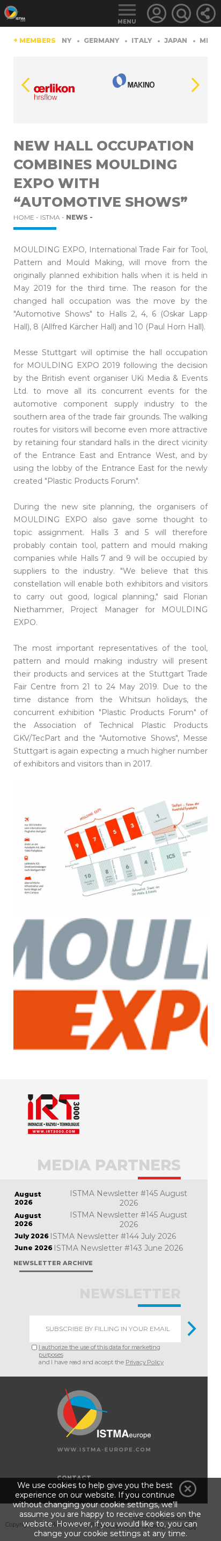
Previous (25, 85)
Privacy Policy (145, 1362)
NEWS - (79, 217)
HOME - (26, 217)
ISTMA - (53, 217)
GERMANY (92, 40)
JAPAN (166, 40)
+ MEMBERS (34, 40)
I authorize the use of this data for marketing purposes (99, 1350)
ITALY (133, 40)
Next (195, 85)
